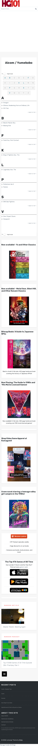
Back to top (32, 112)
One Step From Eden (6, 702)
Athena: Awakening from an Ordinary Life (16, 105)
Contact (3, 724)
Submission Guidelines (7, 718)
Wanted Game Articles (7, 721)
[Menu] (4, 674)
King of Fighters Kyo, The (11, 155)
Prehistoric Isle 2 (8, 184)
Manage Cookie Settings (7, 745)
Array (20, 740)
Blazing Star (7, 125)
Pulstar (5, 187)
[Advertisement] (19, 32)
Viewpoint (6, 219)
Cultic (2, 693)
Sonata (3, 698)
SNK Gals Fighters (9, 202)
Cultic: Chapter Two (6, 689)
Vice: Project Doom (9, 216)
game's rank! (24, 567)
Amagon (6, 102)
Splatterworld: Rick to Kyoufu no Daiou (11, 707)
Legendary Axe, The (9, 169)
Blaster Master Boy (9, 123)
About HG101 (4, 715)
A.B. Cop (6, 108)
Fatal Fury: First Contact (11, 140)
